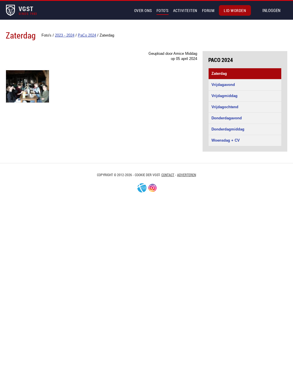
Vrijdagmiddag (224, 96)
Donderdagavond (226, 118)
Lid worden (235, 10)
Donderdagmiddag (227, 129)
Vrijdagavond (223, 85)
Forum (208, 10)
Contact (167, 174)
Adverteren (186, 174)
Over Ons (143, 10)
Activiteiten (185, 10)
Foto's (163, 10)
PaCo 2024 (220, 59)
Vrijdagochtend (224, 107)
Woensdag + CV (225, 140)
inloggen (271, 10)
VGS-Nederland (141, 187)
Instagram (152, 187)
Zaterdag (219, 73)
